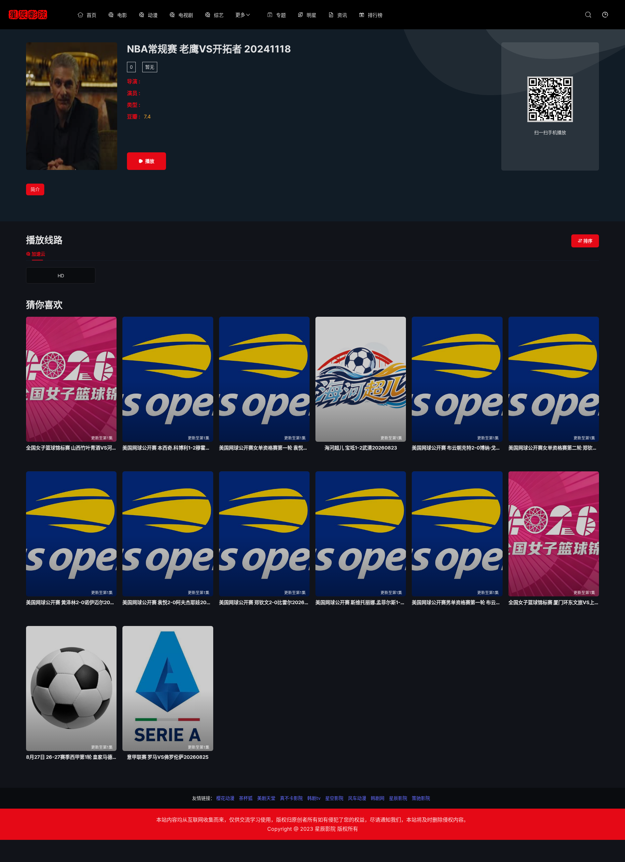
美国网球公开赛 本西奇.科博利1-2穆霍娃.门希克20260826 (167, 448)
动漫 (153, 15)
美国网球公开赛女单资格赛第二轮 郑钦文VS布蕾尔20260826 (553, 448)
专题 (281, 15)
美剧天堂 (266, 798)
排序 (587, 240)
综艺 (219, 15)
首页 (91, 15)
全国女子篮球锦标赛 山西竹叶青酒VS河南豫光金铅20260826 (71, 448)
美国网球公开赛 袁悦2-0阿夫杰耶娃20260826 (167, 602)
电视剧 (185, 15)
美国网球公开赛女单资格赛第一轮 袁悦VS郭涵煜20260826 (264, 448)
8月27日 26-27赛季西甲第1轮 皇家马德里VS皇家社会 (71, 757)
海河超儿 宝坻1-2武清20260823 (361, 448)
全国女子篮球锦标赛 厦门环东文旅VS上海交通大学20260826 (553, 602)
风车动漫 (357, 798)
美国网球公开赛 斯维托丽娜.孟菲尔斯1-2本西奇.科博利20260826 (360, 602)
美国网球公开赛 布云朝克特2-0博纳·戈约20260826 (457, 448)
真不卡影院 (291, 798)
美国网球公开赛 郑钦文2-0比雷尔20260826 (264, 602)
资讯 (342, 15)
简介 (35, 189)
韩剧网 (377, 798)
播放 (149, 161)
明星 (311, 15)
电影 (122, 15)
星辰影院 (398, 798)
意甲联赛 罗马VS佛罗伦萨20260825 (168, 757)
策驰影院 (421, 798)
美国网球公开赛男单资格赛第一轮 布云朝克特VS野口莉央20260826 (457, 602)
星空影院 (334, 798)
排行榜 (375, 15)
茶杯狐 (246, 798)
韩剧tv (314, 798)
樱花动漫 (225, 798)
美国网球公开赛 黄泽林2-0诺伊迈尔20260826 (71, 602)
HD (61, 275)
